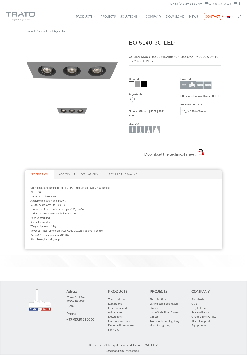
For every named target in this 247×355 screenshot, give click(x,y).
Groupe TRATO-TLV (203, 316)
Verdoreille (132, 350)
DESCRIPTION (39, 174)
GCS (194, 303)
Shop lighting (158, 299)
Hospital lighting (160, 325)
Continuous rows (119, 321)
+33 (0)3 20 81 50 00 (187, 3)
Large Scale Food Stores (164, 312)
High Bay (113, 329)
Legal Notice (199, 308)
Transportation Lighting (164, 321)
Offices (154, 316)
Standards (197, 299)
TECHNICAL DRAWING (123, 174)
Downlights (115, 316)
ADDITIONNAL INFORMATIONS (78, 174)
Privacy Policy (200, 312)
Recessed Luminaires (121, 325)
